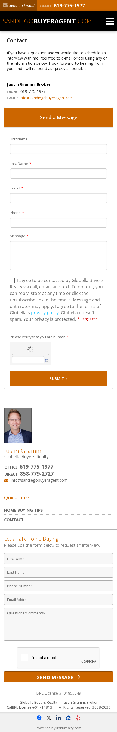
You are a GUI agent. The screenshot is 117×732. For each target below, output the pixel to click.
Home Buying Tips (23, 510)
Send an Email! (21, 5)
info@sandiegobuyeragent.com (46, 97)
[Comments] (58, 640)
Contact (14, 519)
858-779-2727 (37, 473)
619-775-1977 (36, 466)
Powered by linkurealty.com (58, 727)
